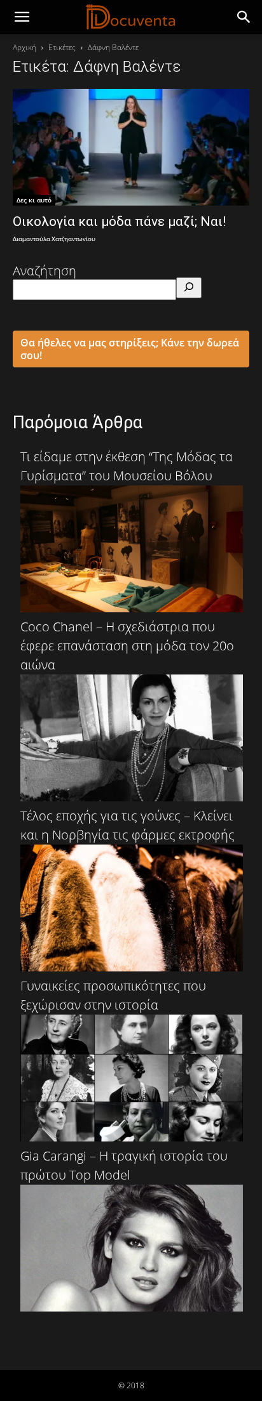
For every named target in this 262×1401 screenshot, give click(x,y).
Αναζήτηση (44, 270)
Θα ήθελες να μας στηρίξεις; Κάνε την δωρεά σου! (129, 349)
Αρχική (24, 47)
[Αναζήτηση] (189, 287)
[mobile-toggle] (21, 17)
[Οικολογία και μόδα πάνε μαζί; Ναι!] (131, 147)
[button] (244, 17)
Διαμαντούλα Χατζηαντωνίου (54, 239)
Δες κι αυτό (34, 199)
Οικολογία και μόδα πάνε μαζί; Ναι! (119, 221)
